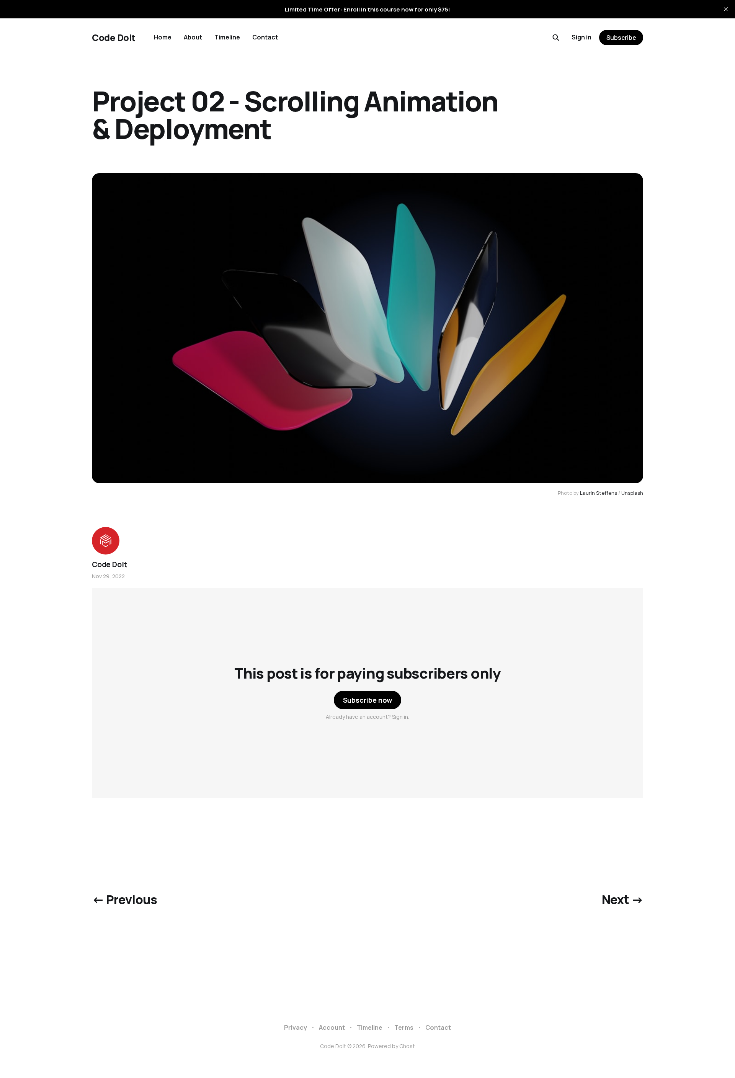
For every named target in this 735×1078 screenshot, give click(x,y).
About (193, 37)
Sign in (581, 37)
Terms (403, 1027)
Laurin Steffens (598, 492)
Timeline (227, 37)
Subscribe (621, 37)
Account (332, 1027)
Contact (265, 37)
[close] (726, 9)
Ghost (407, 1046)
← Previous (124, 899)
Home (163, 37)
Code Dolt (114, 37)
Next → (622, 899)
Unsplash (632, 492)
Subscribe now (367, 700)
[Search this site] (556, 37)
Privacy (295, 1027)
